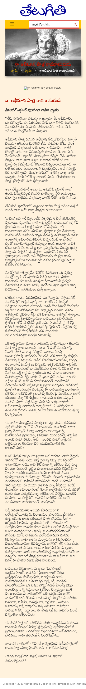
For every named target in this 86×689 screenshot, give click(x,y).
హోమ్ (14, 71)
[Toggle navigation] (12, 24)
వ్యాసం (28, 71)
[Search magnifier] (75, 24)
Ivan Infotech (78, 684)
